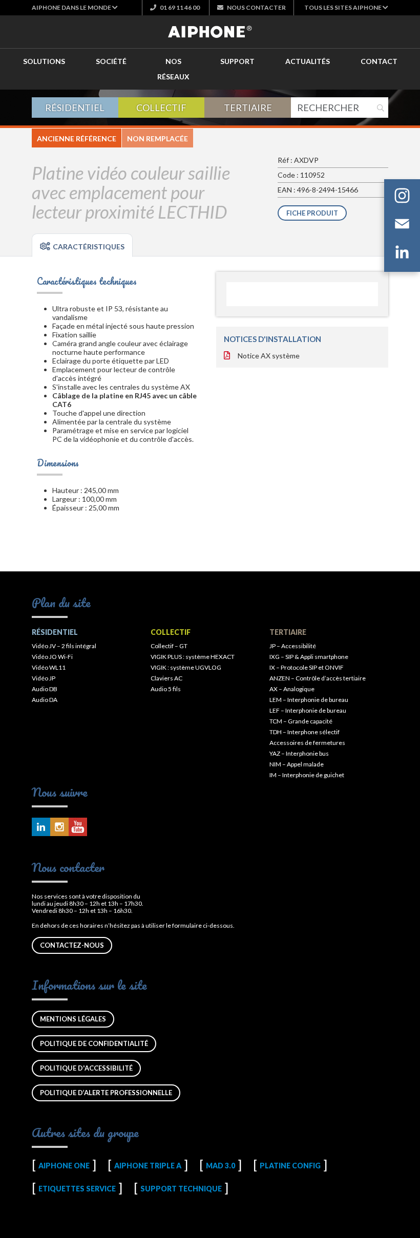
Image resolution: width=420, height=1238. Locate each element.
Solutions (44, 61)
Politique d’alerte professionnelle (106, 1092)
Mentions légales (73, 1019)
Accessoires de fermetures (307, 742)
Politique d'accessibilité (86, 1068)
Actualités (307, 61)
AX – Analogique (291, 689)
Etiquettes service (77, 1188)
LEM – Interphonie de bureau (308, 699)
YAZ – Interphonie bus (299, 753)
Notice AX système (269, 355)
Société (111, 61)
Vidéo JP (43, 678)
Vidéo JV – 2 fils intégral (64, 646)
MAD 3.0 (220, 1165)
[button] (75, 7)
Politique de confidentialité (94, 1043)
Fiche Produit (312, 213)
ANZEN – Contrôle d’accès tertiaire (317, 678)
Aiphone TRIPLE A (147, 1165)
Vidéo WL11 (49, 667)
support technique (181, 1188)
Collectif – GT (169, 646)
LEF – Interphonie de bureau (307, 710)
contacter (256, 7)
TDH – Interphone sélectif (304, 732)
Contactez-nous (72, 945)
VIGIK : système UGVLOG (186, 667)
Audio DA (44, 699)
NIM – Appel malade (296, 764)
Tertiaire (248, 107)
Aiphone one (64, 1165)
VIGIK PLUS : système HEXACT (193, 656)
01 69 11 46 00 (179, 7)
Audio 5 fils (166, 689)
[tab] (82, 245)
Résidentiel (74, 107)
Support (237, 61)
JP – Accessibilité (292, 646)
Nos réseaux (173, 69)
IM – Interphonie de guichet (306, 775)
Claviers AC (166, 678)
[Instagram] (402, 197)
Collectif (161, 107)
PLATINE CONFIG (290, 1165)
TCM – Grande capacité (300, 721)
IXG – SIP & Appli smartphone (308, 656)
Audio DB (44, 689)
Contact (379, 61)
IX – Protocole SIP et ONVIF (306, 667)
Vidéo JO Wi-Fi (52, 656)
